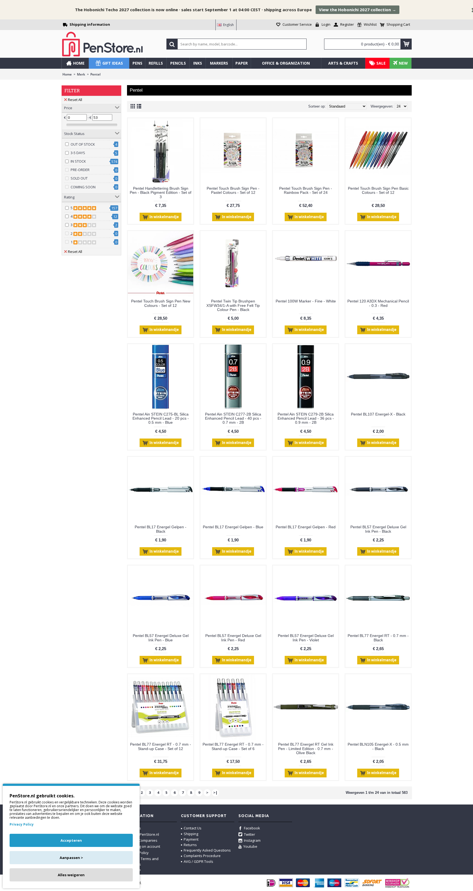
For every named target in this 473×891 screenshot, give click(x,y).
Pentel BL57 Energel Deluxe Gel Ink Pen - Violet (306, 637)
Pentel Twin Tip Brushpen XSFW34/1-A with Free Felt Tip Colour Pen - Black (233, 305)
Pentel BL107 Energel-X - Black (378, 414)
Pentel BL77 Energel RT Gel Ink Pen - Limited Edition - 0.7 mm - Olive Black (305, 748)
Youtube (250, 846)
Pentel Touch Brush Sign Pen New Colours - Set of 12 (160, 303)
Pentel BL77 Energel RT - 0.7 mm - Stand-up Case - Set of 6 (233, 746)
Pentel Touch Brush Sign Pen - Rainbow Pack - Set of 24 (305, 190)
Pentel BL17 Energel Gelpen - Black (160, 529)
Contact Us (192, 828)
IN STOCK (78, 161)
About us (133, 828)
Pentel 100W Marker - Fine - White (306, 301)
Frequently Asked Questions (207, 850)
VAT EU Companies (141, 840)
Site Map (133, 869)
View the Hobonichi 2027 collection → (357, 9)
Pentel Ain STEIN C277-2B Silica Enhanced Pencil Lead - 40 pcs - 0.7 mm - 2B (233, 418)
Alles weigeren (71, 874)
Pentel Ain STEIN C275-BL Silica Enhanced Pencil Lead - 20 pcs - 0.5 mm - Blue (160, 418)
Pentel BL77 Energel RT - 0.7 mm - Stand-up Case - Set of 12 (160, 746)
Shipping (191, 833)
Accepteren (71, 840)
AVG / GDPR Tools (198, 861)
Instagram (252, 840)
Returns (190, 844)
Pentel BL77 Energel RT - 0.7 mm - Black (378, 637)
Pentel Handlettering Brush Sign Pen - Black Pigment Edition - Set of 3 (160, 192)
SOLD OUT (79, 178)
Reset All (75, 99)
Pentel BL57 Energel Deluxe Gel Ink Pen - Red (233, 637)
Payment (191, 839)
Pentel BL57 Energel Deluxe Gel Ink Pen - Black (378, 529)
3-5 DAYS (78, 152)
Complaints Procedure (202, 855)
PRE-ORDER (80, 169)
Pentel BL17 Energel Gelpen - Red (306, 527)
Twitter (249, 834)
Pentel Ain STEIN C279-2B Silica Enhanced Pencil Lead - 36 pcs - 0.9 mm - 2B (306, 418)
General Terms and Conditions (140, 861)
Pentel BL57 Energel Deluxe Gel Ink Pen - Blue (161, 637)
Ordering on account (143, 846)
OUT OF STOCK (83, 144)
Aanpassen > (71, 857)
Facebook (252, 828)
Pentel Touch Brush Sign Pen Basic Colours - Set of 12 (378, 190)
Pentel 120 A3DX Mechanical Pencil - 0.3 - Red (378, 303)
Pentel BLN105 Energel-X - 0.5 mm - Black (378, 746)
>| (215, 792)
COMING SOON (83, 186)
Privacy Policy (22, 824)
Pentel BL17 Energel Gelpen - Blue (233, 527)
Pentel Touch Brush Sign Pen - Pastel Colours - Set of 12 (233, 190)
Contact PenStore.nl (142, 834)
